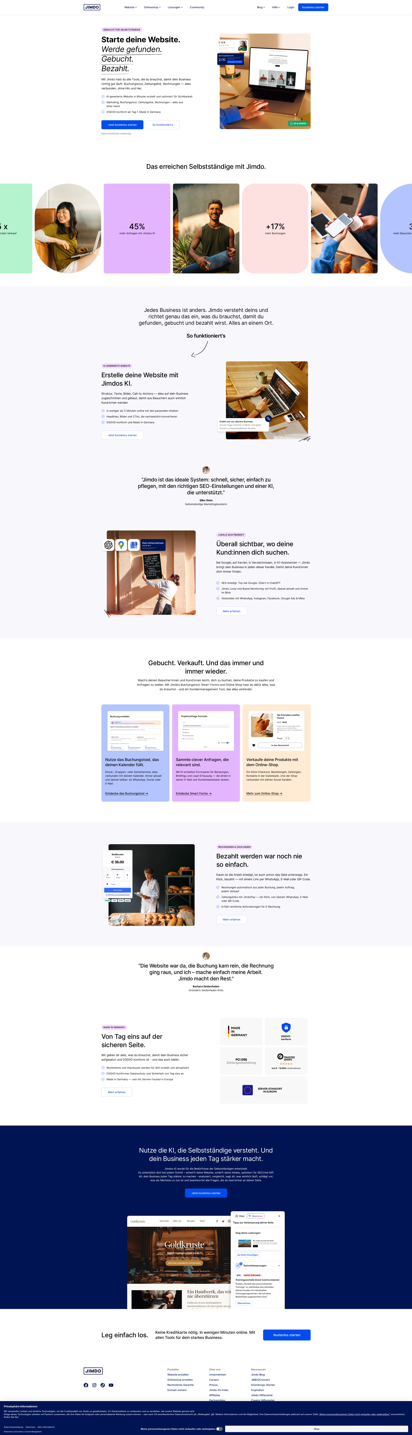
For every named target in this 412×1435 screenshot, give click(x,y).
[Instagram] (94, 1385)
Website (129, 7)
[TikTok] (102, 1385)
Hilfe (275, 7)
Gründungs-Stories (263, 1384)
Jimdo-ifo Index (219, 1390)
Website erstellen (178, 1374)
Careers (214, 1379)
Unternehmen (217, 1374)
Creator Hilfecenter (263, 1400)
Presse (213, 1384)
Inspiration (257, 1390)
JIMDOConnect (260, 1379)
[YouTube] (111, 1385)
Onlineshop (151, 7)
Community (197, 7)
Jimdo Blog (258, 1374)
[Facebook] (86, 1385)
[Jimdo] (92, 7)
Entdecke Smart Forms (192, 793)
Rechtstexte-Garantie (180, 1384)
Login (290, 7)
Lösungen (174, 7)
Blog (259, 7)
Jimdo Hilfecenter (262, 1395)
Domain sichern (177, 1390)
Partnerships (217, 1400)
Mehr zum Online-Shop (262, 793)
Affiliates (214, 1395)
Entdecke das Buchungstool (124, 793)
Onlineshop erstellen (180, 1379)
